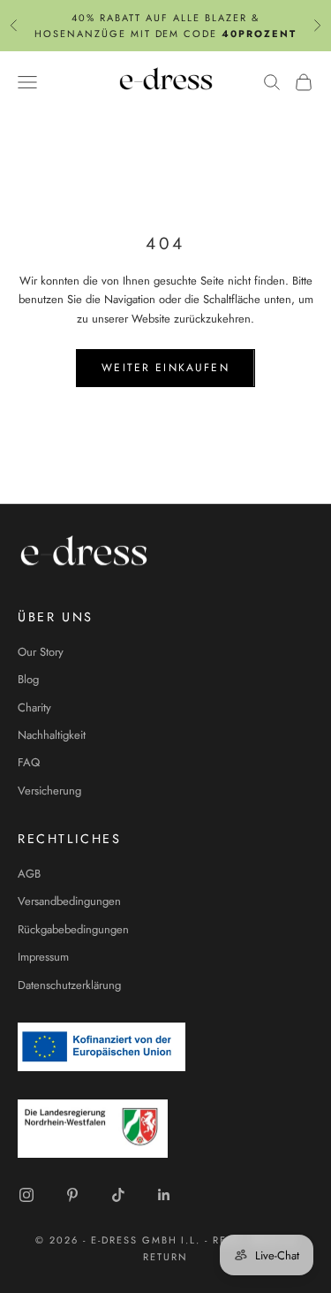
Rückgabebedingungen (73, 929)
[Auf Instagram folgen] (26, 1195)
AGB (29, 873)
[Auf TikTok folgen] (118, 1195)
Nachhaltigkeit (52, 734)
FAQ (29, 762)
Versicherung (49, 790)
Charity (34, 707)
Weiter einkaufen (165, 368)
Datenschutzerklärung (69, 985)
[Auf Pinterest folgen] (72, 1195)
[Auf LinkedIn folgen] (164, 1195)
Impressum (43, 956)
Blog (28, 679)
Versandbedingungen (69, 901)
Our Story (41, 651)
